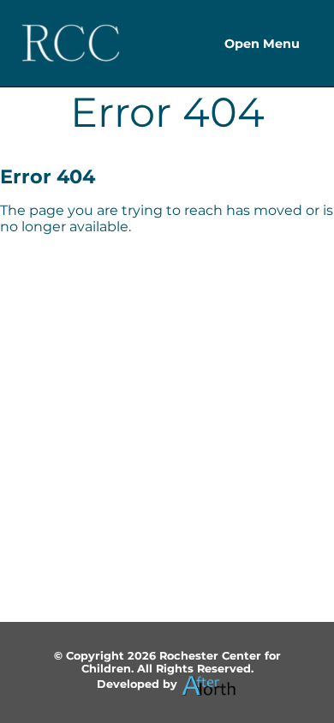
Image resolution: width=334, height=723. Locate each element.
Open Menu (262, 43)
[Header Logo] (71, 43)
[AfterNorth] (209, 684)
